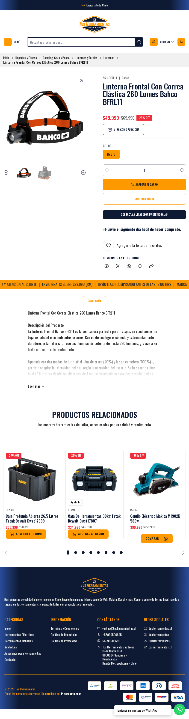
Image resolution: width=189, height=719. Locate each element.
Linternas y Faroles (86, 57)
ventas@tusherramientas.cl (119, 628)
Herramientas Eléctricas (19, 634)
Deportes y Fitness (26, 57)
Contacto (9, 659)
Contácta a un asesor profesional (143, 214)
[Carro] (181, 42)
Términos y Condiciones (65, 628)
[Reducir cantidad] (107, 170)
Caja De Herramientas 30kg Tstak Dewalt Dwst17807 (94, 518)
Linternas (108, 57)
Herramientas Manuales (18, 640)
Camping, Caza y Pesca (56, 57)
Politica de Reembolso (64, 634)
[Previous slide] (6, 172)
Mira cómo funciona (126, 129)
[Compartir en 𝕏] (118, 266)
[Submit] (139, 42)
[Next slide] (82, 172)
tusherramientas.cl (160, 628)
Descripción (94, 301)
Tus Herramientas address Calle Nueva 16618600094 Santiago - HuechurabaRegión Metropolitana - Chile (119, 655)
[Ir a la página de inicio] (94, 24)
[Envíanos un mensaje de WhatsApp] (165, 538)
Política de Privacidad (64, 640)
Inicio (6, 57)
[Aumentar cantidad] (182, 170)
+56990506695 (112, 634)
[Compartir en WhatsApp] (129, 266)
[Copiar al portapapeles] (151, 266)
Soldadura (10, 647)
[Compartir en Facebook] (106, 266)
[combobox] (85, 42)
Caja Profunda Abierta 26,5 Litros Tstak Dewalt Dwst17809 (32, 518)
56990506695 (111, 640)
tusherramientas (159, 634)
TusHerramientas (159, 640)
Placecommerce (71, 694)
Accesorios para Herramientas (22, 653)
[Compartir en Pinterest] (140, 266)
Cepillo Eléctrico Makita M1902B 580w (155, 518)
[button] (68, 552)
